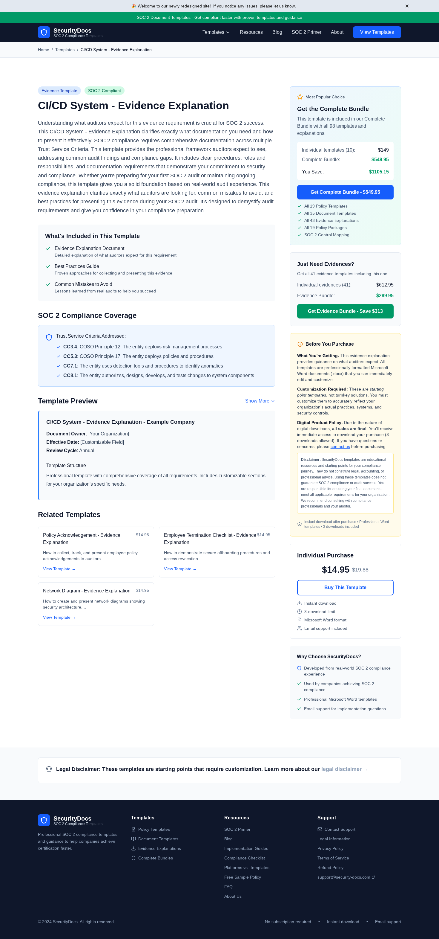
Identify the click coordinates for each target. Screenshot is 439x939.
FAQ (228, 886)
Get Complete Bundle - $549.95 (345, 192)
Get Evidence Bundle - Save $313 (345, 311)
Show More (257, 400)
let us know (284, 6)
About (337, 32)
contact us (340, 446)
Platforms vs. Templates (246, 867)
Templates (65, 49)
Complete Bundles (155, 858)
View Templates (377, 32)
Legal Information (334, 838)
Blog (277, 32)
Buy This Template (345, 587)
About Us (233, 896)
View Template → (59, 568)
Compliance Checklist (244, 858)
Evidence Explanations (159, 848)
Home (43, 49)
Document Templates (158, 838)
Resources (251, 32)
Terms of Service (333, 858)
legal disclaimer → (345, 769)
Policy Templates (154, 829)
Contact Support (340, 829)
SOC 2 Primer (306, 32)
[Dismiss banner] (407, 6)
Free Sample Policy (242, 877)
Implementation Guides (246, 848)
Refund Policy (330, 867)
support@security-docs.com (343, 877)
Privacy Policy (330, 848)
